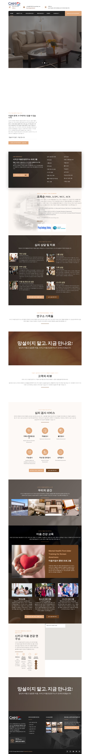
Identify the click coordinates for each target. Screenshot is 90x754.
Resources (40, 13)
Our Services (29, 13)
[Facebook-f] (36, 661)
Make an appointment (73, 13)
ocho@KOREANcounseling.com (33, 6)
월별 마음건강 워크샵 (52, 178)
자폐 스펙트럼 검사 (69, 159)
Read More (40, 220)
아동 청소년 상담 (51, 169)
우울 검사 (66, 162)
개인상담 (49, 159)
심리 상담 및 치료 (51, 156)
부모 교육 (49, 181)
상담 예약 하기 (32, 729)
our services (51, 46)
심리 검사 (66, 156)
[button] (10, 507)
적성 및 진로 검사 (68, 175)
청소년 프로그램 (68, 178)
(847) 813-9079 (15, 6)
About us (19, 13)
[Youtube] (36, 666)
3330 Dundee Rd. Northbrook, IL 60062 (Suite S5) (58, 8)
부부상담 (49, 166)
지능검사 (66, 169)
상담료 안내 (31, 731)
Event (48, 13)
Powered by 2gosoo (28, 751)
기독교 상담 (67, 181)
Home (11, 13)
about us (38, 46)
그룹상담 (49, 163)
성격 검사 (66, 172)
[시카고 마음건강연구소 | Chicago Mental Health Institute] (14, 4)
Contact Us (31, 733)
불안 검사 (66, 166)
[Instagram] (36, 663)
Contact (56, 13)
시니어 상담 (50, 172)
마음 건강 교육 (50, 175)
